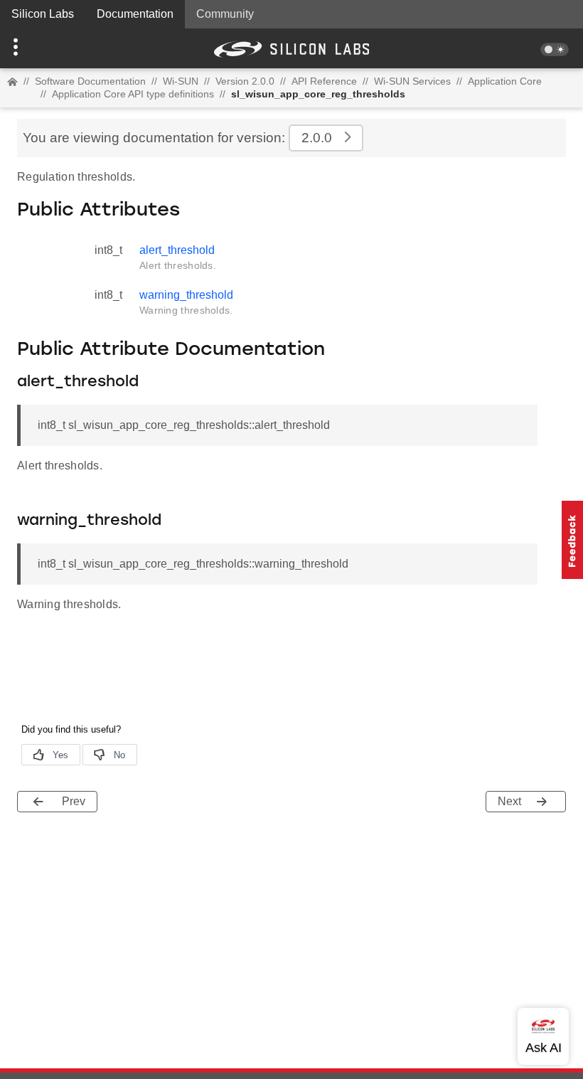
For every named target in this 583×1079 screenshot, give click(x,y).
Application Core (505, 81)
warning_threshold (186, 295)
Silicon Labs (42, 14)
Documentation (135, 14)
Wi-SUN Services (412, 81)
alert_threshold (177, 250)
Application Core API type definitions (133, 94)
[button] (43, 48)
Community (225, 14)
